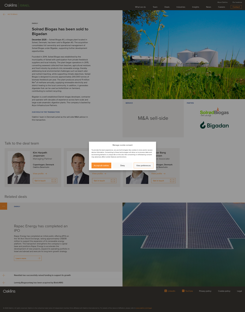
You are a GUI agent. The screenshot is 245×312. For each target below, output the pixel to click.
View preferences (143, 165)
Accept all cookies (101, 165)
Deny (122, 165)
